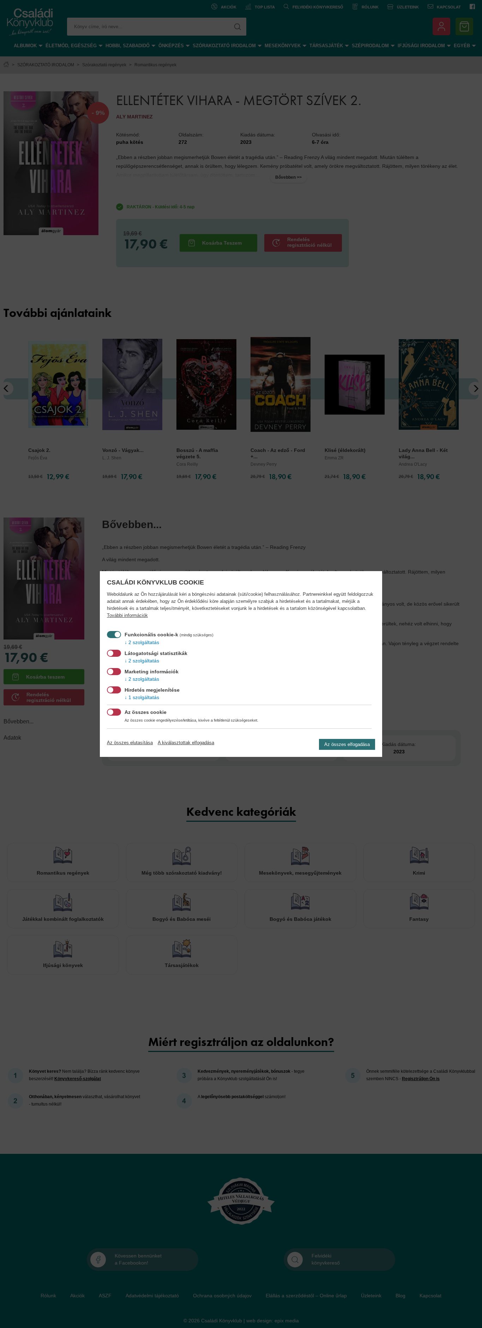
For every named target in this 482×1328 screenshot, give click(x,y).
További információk (127, 615)
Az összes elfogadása (347, 744)
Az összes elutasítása (130, 742)
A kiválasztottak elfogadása (186, 742)
